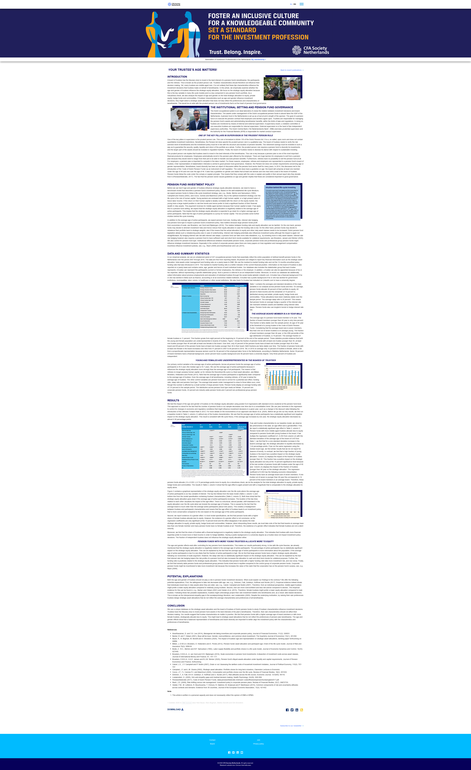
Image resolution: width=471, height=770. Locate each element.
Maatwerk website (226, 765)
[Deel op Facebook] (287, 710)
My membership (258, 59)
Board (212, 744)
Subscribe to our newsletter (290, 726)
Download (174, 709)
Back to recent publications (291, 70)
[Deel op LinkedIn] (297, 710)
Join (258, 740)
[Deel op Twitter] (292, 710)
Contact (212, 740)
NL (291, 4)
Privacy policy (258, 744)
